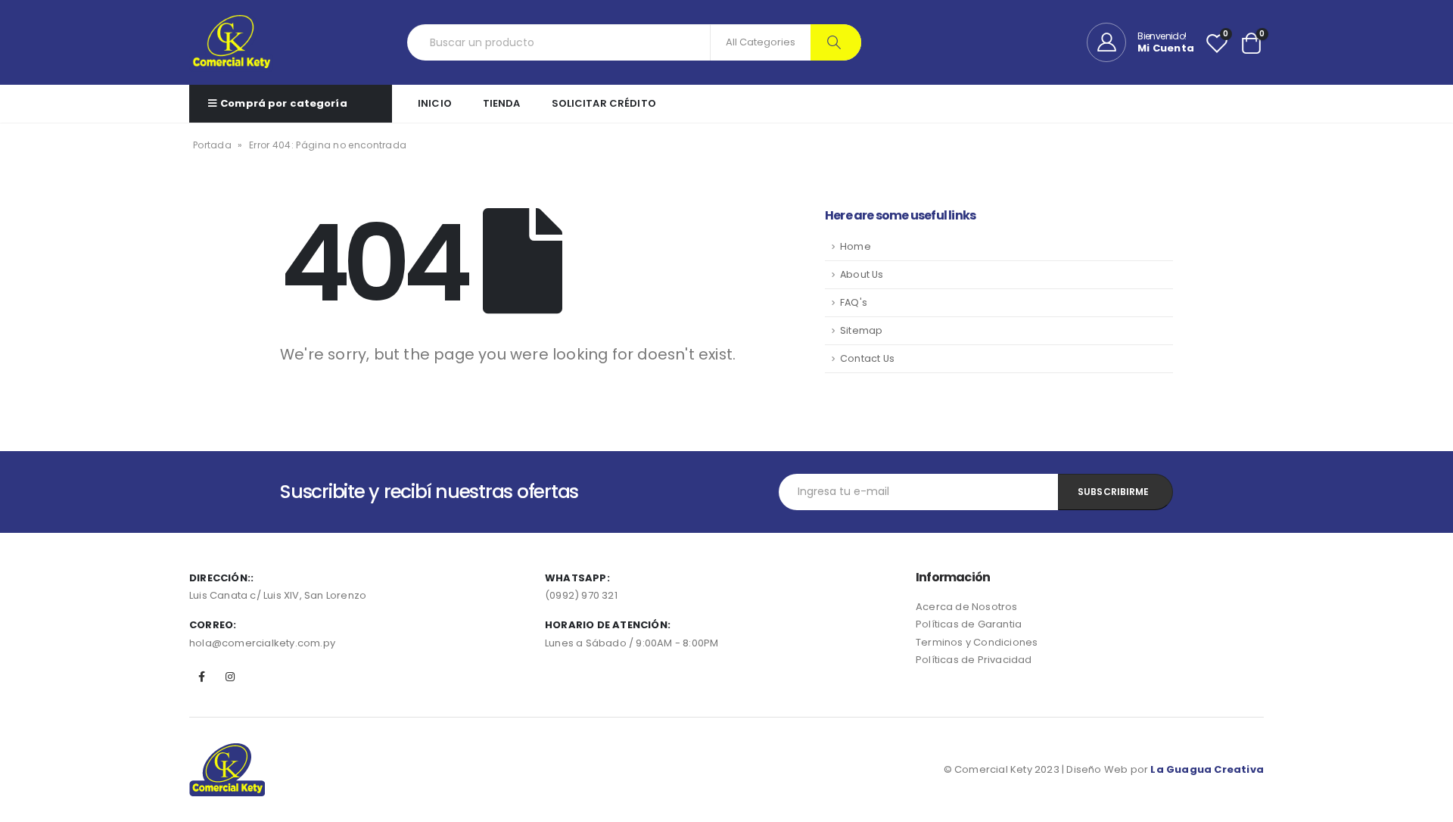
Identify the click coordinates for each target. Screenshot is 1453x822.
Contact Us (867, 358)
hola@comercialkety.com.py (262, 643)
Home (855, 246)
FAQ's (853, 302)
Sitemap (861, 330)
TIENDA (502, 103)
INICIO (435, 103)
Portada (212, 145)
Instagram (230, 676)
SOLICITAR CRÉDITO (604, 103)
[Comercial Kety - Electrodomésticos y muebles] (231, 42)
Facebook (202, 676)
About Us (862, 274)
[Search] (836, 42)
